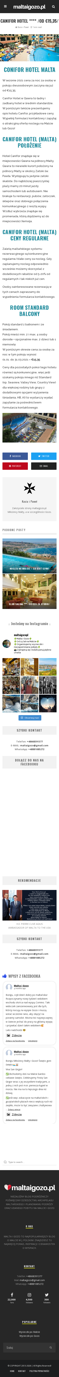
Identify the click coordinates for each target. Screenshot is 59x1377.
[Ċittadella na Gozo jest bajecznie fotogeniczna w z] (29, 667)
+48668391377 (35, 741)
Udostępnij (32, 1040)
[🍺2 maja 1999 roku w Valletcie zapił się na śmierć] (11, 667)
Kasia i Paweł (23, 27)
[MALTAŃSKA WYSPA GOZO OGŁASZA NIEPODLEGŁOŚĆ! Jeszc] (11, 703)
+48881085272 (36, 749)
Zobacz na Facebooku (15, 1040)
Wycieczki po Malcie (29, 1331)
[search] (51, 1348)
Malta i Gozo (21, 985)
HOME (12, 1371)
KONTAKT (22, 1371)
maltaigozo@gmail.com (34, 745)
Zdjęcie (17, 1035)
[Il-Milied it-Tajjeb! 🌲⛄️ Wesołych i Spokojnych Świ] (48, 703)
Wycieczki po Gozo (29, 1335)
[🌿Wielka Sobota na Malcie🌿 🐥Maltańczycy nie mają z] (29, 685)
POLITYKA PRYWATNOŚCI (39, 1371)
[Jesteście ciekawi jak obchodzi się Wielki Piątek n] (48, 685)
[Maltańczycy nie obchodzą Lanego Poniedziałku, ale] (48, 667)
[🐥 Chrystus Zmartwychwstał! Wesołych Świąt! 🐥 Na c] (11, 685)
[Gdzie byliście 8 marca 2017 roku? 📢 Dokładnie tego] (29, 703)
